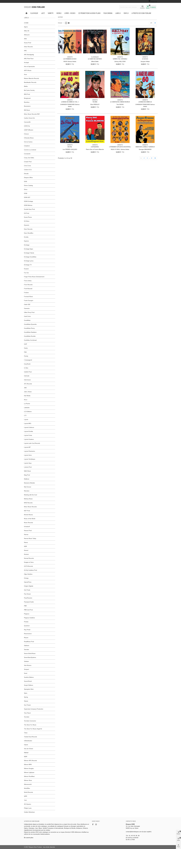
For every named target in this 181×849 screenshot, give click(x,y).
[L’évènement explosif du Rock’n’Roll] (120, 129)
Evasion (26, 268)
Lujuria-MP (27, 447)
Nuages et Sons (29, 562)
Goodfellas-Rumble (30, 336)
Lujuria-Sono (28, 455)
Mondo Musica (28, 514)
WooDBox (27, 788)
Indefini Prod (28, 372)
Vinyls (126, 13)
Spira (25, 693)
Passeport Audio (29, 602)
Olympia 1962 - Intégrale (120, 59)
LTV (25, 415)
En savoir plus (28, 837)
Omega (26, 578)
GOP (25, 344)
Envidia (26, 237)
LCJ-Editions (28, 411)
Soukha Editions (29, 677)
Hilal (25, 352)
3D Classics (27, 804)
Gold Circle (27, 316)
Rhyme (26, 637)
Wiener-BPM (28, 764)
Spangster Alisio (29, 689)
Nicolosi (26, 554)
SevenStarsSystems (30, 657)
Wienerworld (27, 784)
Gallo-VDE (27, 304)
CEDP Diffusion (28, 130)
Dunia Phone (28, 217)
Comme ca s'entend (30, 150)
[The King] (95, 84)
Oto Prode (27, 590)
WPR (25, 796)
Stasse (26, 701)
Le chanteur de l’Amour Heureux (120, 102)
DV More (26, 221)
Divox (25, 189)
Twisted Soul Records (30, 736)
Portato (26, 621)
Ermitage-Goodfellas (30, 257)
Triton (25, 733)
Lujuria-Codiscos (29, 427)
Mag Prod (27, 475)
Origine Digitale (28, 586)
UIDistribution (28, 740)
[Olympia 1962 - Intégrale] (120, 41)
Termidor (26, 717)
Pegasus (26, 614)
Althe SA (26, 31)
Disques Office (28, 177)
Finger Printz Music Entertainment (34, 276)
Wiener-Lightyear (29, 772)
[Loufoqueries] (95, 129)
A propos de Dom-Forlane (141, 13)
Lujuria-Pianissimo (29, 451)
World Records (28, 792)
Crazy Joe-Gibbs (29, 157)
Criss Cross (27, 165)
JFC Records (28, 384)
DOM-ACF (27, 197)
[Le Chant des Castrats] (95, 41)
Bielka (26, 86)
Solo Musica (27, 665)
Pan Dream (27, 594)
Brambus (26, 102)
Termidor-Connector (30, 721)
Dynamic (26, 225)
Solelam (26, 661)
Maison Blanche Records (31, 78)
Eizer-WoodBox (28, 233)
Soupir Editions (28, 685)
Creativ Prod (27, 161)
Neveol (26, 550)
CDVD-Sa (27, 126)
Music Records (28, 522)
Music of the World (29, 518)
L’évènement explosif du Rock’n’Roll (120, 147)
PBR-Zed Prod (28, 610)
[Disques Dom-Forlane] (34, 7)
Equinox (26, 241)
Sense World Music (30, 653)
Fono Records (28, 284)
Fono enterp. (28, 280)
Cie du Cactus (28, 142)
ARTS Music (27, 70)
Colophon (27, 146)
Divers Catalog (28, 185)
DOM (25, 193)
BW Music (27, 110)
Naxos (26, 542)
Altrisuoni (27, 35)
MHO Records (28, 502)
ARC (25, 50)
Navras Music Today (30, 538)
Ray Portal (27, 629)
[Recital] (70, 129)
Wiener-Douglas (29, 768)
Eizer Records (28, 229)
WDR (25, 756)
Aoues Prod (27, 42)
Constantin (27, 153)
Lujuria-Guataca (29, 439)
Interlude (26, 376)
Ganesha (27, 308)
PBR (25, 606)
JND (25, 387)
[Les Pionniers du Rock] (70, 41)
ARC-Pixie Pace (28, 58)
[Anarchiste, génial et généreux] (145, 129)
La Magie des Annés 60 (145, 102)
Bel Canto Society (29, 90)
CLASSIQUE (34, 13)
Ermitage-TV (28, 265)
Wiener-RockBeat (29, 776)
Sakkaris (26, 645)
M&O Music (27, 471)
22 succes (145, 59)
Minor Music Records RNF (32, 114)
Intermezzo (27, 380)
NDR (25, 546)
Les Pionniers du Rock (69, 59)
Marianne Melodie (29, 483)
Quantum (27, 625)
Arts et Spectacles (29, 66)
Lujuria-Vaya (27, 463)
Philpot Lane (27, 808)
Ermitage (26, 245)
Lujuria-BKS (27, 423)
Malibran (26, 479)
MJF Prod (27, 510)
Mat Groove (27, 487)
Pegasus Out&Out (29, 618)
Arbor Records (28, 46)
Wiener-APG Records (30, 760)
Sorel (25, 673)
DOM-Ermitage (28, 201)
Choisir (60, 23)
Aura (25, 74)
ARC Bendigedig (29, 54)
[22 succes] (145, 41)
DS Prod (26, 213)
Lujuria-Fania (28, 435)
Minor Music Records (30, 506)
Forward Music (28, 296)
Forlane (26, 292)
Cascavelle (27, 122)
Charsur (26, 134)
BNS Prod (27, 94)
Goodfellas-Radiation (30, 332)
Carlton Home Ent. (29, 118)
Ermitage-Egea (28, 249)
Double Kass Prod (29, 209)
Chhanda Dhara (29, 138)
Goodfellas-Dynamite (30, 324)
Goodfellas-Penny (29, 328)
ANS (25, 38)
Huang (26, 356)
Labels (118, 13)
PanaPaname (28, 598)
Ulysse (26, 744)
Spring (26, 697)
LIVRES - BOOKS (69, 13)
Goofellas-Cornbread (30, 340)
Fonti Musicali (28, 288)
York (25, 800)
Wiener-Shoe (28, 780)
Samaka (26, 649)
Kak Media (27, 395)
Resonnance (28, 633)
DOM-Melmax (28, 205)
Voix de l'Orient (28, 748)
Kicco (25, 399)
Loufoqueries (95, 147)
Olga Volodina (28, 574)
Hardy (26, 348)
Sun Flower (27, 705)
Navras (26, 534)
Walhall (26, 752)
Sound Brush (28, 681)
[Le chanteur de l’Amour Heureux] (120, 84)
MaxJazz (26, 491)
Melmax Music (28, 499)
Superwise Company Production (33, 709)
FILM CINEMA (108, 13)
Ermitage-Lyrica (28, 261)
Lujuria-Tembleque (29, 459)
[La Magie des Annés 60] (145, 84)
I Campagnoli (28, 360)
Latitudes (27, 407)
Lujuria (26, 419)
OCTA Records (28, 566)
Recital (70, 147)
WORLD (58, 13)
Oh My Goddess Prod (30, 570)
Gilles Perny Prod (29, 312)
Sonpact (26, 669)
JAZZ (43, 13)
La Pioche (27, 403)
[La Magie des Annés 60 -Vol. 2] (70, 84)
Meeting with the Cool (30, 495)
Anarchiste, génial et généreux (145, 147)
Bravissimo (27, 106)
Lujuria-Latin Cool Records (32, 443)
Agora (26, 27)
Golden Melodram (29, 812)
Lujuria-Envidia (28, 431)
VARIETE (50, 13)
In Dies (26, 368)
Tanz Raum (27, 713)
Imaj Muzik (27, 364)
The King (94, 102)
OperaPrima (27, 582)
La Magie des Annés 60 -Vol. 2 (69, 102)
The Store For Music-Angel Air (33, 729)
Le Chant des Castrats (95, 59)
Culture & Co (28, 169)
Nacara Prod (28, 530)
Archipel (26, 62)
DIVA (25, 181)
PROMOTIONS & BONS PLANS (90, 13)
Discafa (26, 173)
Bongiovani (27, 98)
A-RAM (26, 23)
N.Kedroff (27, 526)
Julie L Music (28, 391)
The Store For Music (30, 725)
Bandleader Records (30, 82)
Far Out (26, 272)
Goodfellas (27, 320)
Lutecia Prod (28, 467)
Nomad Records (29, 558)
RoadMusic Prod (29, 641)
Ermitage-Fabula (29, 253)
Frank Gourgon (28, 300)
